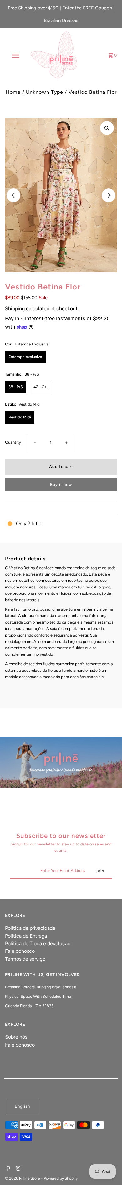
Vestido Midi (19, 417)
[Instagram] (17, 1169)
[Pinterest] (7, 1169)
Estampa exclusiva (25, 356)
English (22, 1106)
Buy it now (61, 484)
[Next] (108, 195)
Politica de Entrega (26, 936)
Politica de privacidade (30, 928)
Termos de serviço (25, 959)
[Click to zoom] (107, 128)
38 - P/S (15, 387)
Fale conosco (20, 951)
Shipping (15, 309)
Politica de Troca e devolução (37, 943)
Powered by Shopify (61, 1178)
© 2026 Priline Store (23, 1178)
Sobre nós (16, 1037)
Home (13, 92)
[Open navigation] (15, 55)
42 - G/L (40, 387)
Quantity (13, 442)
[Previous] (13, 195)
